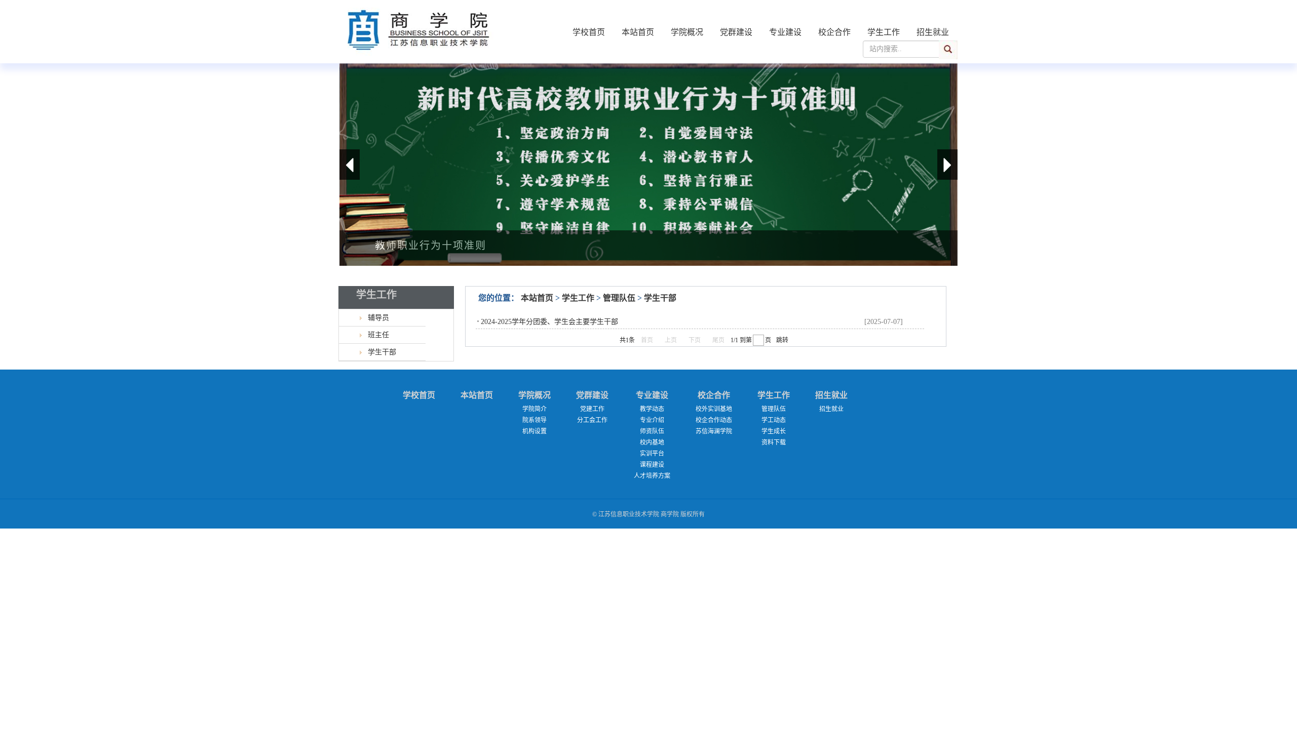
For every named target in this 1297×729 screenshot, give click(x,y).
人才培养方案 (652, 475)
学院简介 (534, 409)
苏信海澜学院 (714, 431)
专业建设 (785, 32)
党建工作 (592, 409)
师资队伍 (652, 431)
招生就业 (933, 32)
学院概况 (687, 32)
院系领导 (534, 420)
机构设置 (534, 431)
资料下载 (773, 442)
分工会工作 (592, 420)
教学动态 (652, 409)
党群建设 (736, 32)
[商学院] (421, 61)
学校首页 (589, 32)
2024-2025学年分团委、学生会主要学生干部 (549, 322)
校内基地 (652, 442)
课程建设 (652, 464)
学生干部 (660, 298)
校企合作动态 (714, 420)
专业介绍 (652, 420)
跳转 (782, 340)
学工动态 (773, 420)
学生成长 (773, 431)
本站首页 (638, 32)
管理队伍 (619, 298)
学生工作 (883, 32)
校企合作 (834, 32)
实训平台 (652, 453)
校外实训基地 (714, 409)
